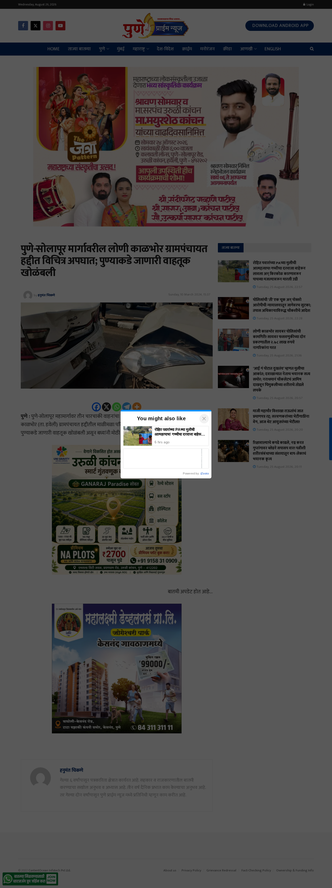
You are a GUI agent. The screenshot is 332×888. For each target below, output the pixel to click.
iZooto (204, 473)
